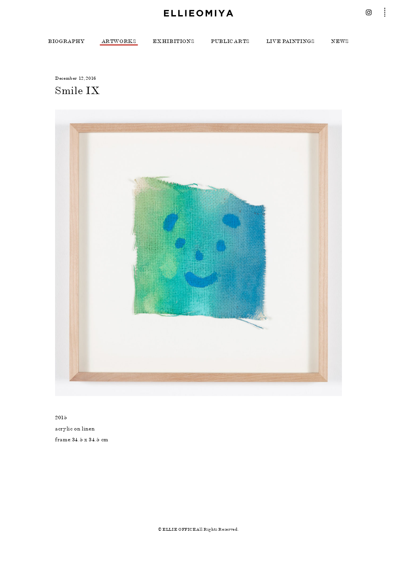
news (340, 41)
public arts (230, 41)
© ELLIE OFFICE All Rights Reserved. (198, 529)
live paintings (290, 41)
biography (66, 41)
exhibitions (173, 41)
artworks (119, 41)
